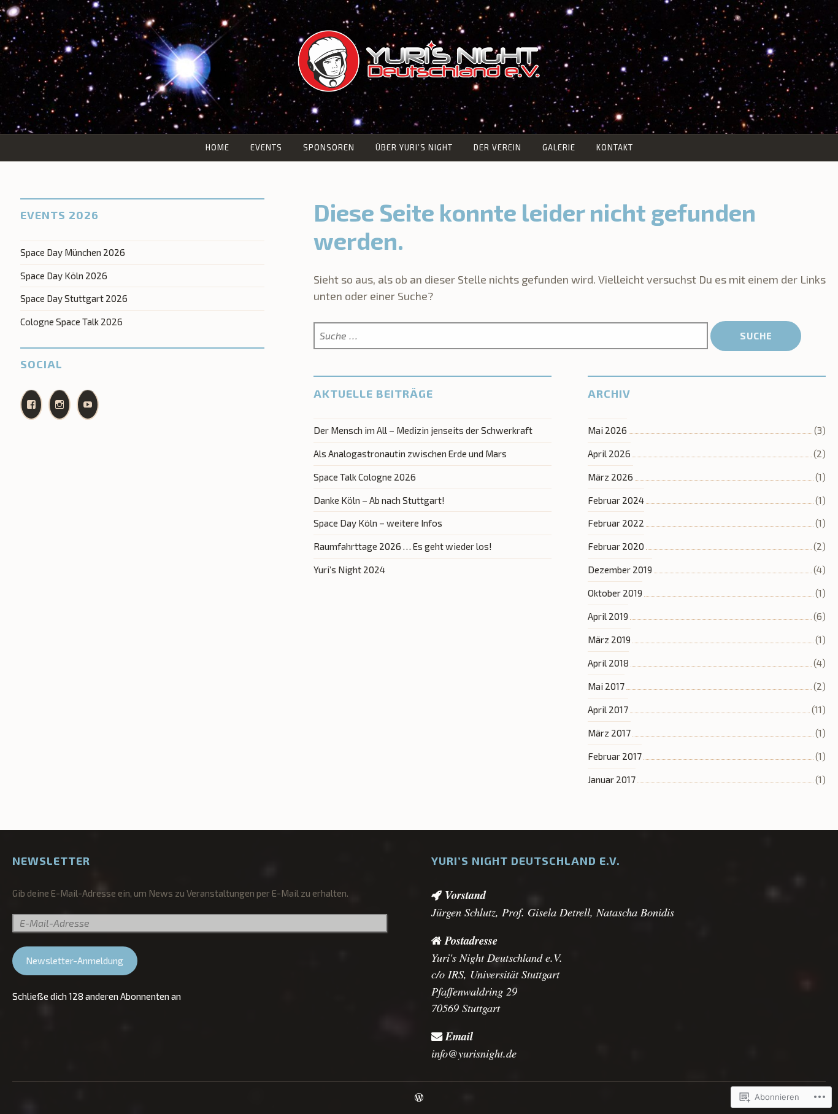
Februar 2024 (616, 500)
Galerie (558, 147)
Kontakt (614, 147)
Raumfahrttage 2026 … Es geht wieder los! (402, 546)
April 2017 (608, 709)
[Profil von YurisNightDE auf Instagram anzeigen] (59, 405)
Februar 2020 (616, 546)
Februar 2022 (616, 522)
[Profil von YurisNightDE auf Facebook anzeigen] (31, 405)
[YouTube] (88, 405)
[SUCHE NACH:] (511, 336)
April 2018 (608, 662)
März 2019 (609, 639)
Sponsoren (329, 147)
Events (266, 147)
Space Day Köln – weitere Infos (377, 522)
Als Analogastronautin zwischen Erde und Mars (410, 453)
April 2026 (609, 453)
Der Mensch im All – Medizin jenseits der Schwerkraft (422, 430)
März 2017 (609, 732)
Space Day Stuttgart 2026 (74, 298)
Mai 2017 (606, 686)
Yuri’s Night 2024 (349, 569)
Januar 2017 (612, 779)
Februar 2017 (615, 756)
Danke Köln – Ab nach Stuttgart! (379, 500)
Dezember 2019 (620, 569)
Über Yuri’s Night (414, 147)
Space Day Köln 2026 (63, 275)
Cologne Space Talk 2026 (71, 321)
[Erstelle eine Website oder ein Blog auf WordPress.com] (419, 1098)
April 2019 (608, 616)
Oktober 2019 (615, 592)
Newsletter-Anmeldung (74, 960)
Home (217, 147)
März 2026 (610, 476)
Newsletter (51, 860)
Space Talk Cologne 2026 (364, 476)
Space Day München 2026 (72, 252)
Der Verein (497, 147)
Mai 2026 (607, 430)
